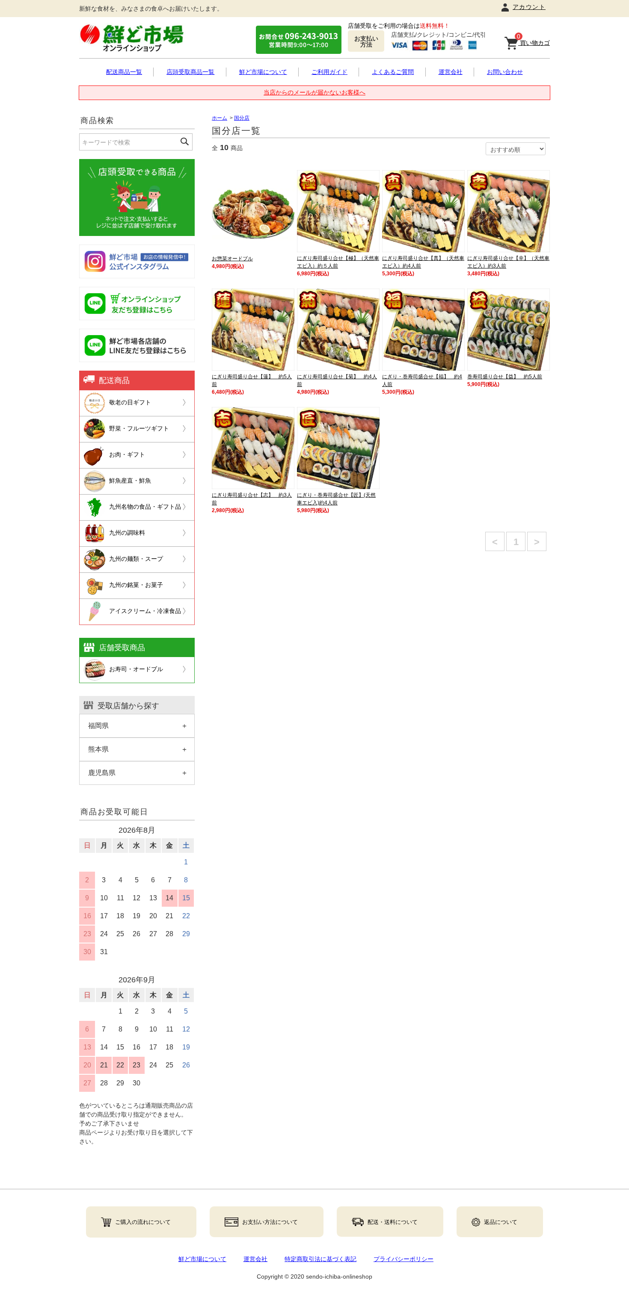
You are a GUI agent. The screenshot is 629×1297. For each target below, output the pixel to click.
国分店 (241, 118)
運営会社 (451, 71)
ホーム (219, 118)
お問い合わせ (505, 71)
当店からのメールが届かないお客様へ (314, 92)
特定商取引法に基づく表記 (320, 1259)
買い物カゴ (533, 41)
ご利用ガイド (329, 71)
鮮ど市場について (263, 71)
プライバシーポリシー (403, 1259)
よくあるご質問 (393, 71)
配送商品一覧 (124, 71)
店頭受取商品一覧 (190, 71)
